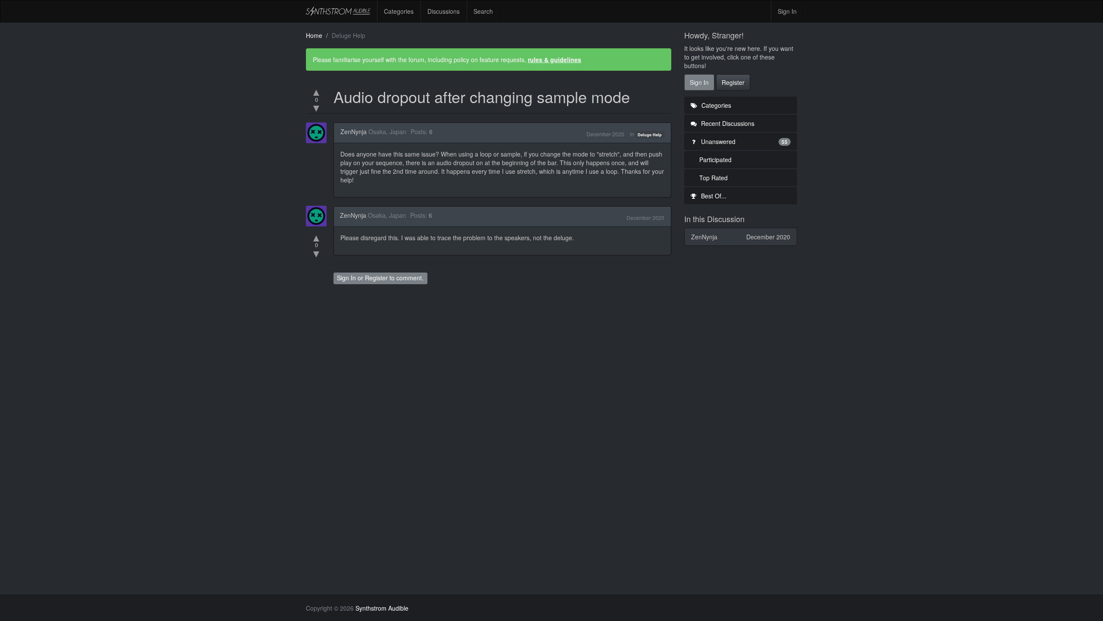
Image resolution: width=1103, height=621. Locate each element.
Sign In (787, 11)
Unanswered (743, 141)
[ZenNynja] (319, 132)
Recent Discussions (726, 123)
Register (376, 277)
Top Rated (713, 177)
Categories (399, 11)
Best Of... (712, 195)
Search (483, 11)
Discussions (443, 11)
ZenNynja (353, 131)
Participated (715, 159)
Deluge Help (650, 135)
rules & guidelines (554, 59)
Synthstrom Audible (338, 11)
